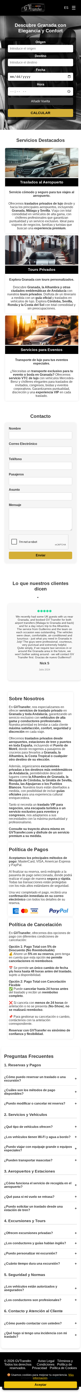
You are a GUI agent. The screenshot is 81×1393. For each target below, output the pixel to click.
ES (66, 7)
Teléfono (15, 459)
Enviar (40, 555)
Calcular (40, 113)
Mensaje (15, 505)
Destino (40, 56)
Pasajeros (16, 474)
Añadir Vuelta (40, 101)
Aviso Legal (46, 1361)
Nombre (15, 428)
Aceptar (40, 1384)
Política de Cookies (63, 1368)
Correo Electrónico (23, 443)
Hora (40, 84)
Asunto (14, 489)
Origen (41, 42)
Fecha (40, 70)
